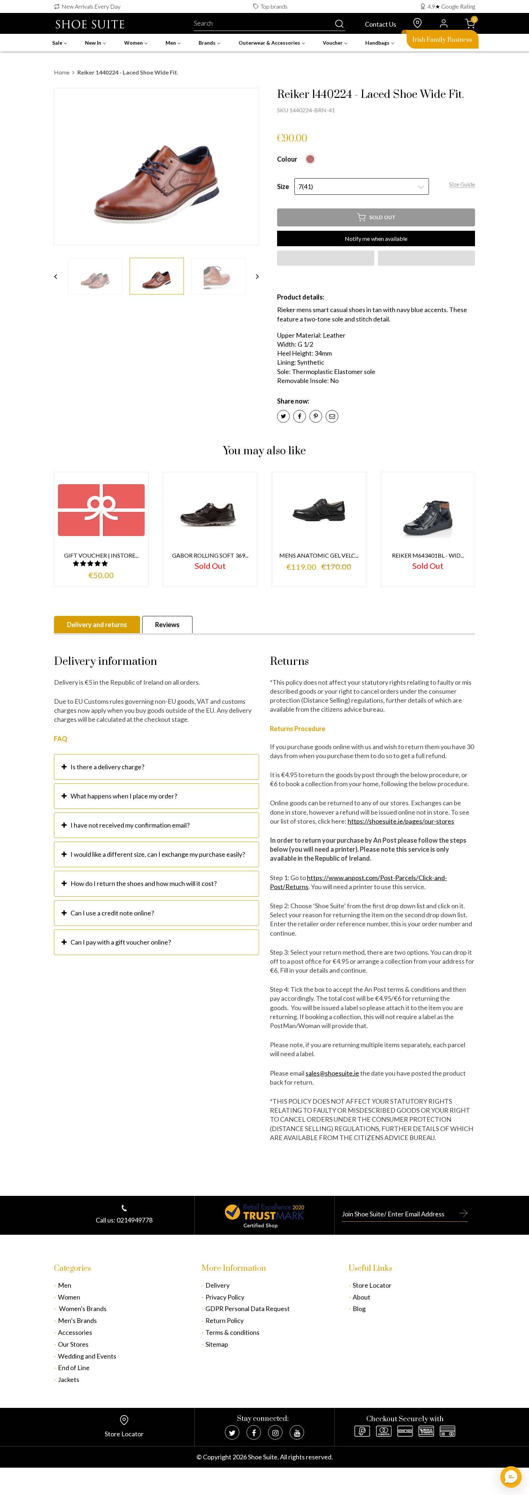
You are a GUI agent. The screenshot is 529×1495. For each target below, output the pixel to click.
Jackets (68, 1379)
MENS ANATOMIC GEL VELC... (318, 555)
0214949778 (135, 1220)
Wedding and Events (87, 1356)
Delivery (217, 1285)
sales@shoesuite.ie (332, 1073)
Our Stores (73, 1344)
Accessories (75, 1332)
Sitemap (216, 1344)
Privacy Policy (224, 1297)
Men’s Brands (77, 1320)
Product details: (300, 297)
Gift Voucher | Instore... (101, 555)
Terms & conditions (232, 1332)
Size (283, 186)
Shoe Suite (262, 1457)
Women (69, 1297)
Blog (359, 1308)
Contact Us (380, 24)
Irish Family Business (442, 40)
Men (64, 1285)
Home (61, 72)
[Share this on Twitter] (283, 416)
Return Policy (224, 1320)
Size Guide (462, 184)
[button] (325, 258)
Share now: (293, 401)
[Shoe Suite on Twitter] (232, 1432)
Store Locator (372, 1285)
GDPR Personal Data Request (247, 1308)
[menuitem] (60, 43)
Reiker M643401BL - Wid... (428, 555)
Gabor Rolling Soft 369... (210, 555)
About (361, 1297)
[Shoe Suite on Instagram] (275, 1432)
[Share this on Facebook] (299, 416)
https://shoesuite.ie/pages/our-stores (401, 821)
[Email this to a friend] (332, 416)
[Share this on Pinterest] (315, 416)
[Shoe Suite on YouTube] (297, 1432)
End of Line (74, 1368)
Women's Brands (82, 1308)
